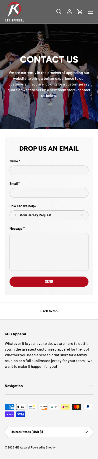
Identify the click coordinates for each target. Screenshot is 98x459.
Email (14, 183)
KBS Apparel (22, 447)
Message (16, 228)
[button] (80, 11)
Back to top (49, 311)
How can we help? (23, 206)
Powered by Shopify (43, 447)
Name (14, 161)
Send (49, 281)
